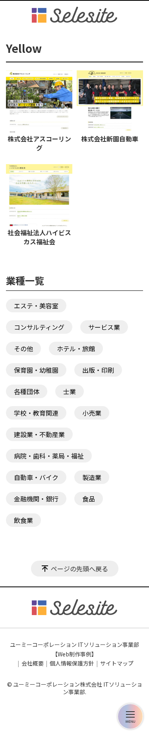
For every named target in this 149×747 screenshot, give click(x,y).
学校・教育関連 (36, 413)
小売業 (91, 413)
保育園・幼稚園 (36, 370)
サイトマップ (117, 663)
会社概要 (32, 663)
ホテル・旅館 (76, 348)
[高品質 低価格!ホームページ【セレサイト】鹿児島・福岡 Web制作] (74, 15)
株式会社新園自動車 (109, 138)
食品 (88, 498)
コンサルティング (39, 327)
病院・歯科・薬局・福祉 (49, 456)
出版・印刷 (98, 370)
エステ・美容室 (36, 305)
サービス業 (104, 327)
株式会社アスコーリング (39, 143)
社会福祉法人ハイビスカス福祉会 (39, 237)
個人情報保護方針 (72, 663)
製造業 (91, 477)
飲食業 (23, 520)
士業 (69, 391)
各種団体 (26, 391)
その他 (23, 348)
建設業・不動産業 (39, 434)
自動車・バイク (36, 477)
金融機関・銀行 (36, 498)
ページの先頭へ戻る (79, 568)
